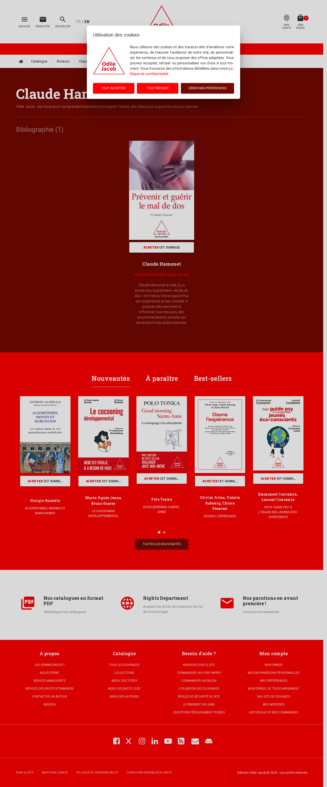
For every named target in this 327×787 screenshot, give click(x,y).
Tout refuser (158, 88)
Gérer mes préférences (207, 88)
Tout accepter (114, 88)
